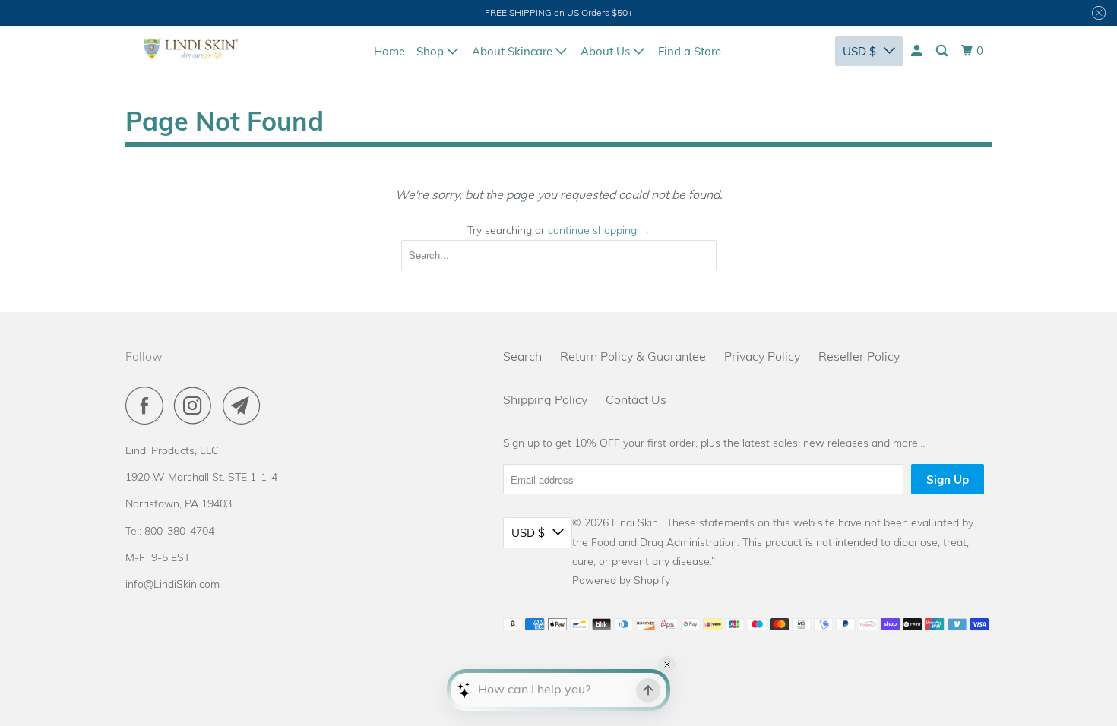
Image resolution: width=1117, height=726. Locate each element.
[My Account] (918, 51)
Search (522, 356)
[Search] (943, 51)
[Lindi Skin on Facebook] (148, 406)
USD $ (859, 51)
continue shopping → (599, 230)
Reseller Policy (859, 356)
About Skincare (513, 51)
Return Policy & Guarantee (633, 356)
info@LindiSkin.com (172, 584)
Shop (431, 51)
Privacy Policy (762, 356)
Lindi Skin (636, 522)
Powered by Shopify (621, 580)
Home (389, 51)
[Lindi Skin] (191, 48)
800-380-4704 (179, 531)
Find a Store (689, 51)
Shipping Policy (545, 399)
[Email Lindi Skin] (245, 406)
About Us (607, 51)
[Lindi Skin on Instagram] (197, 406)
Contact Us (636, 399)
